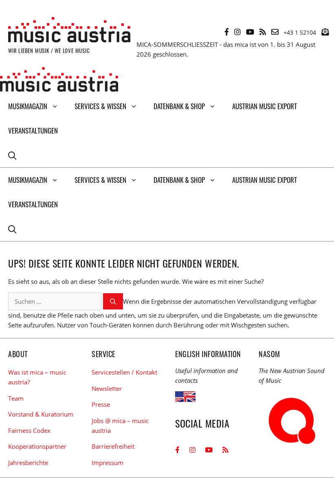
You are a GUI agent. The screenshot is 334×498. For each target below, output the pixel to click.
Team (16, 398)
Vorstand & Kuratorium (40, 414)
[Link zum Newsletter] (325, 31)
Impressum (107, 463)
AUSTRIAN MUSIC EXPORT (264, 106)
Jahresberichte (28, 463)
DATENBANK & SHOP (179, 106)
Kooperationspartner (37, 446)
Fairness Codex (29, 430)
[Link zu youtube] (250, 31)
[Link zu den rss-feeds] (262, 31)
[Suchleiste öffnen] (12, 155)
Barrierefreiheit (113, 446)
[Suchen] (113, 301)
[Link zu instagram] (237, 31)
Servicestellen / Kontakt (124, 372)
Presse (101, 404)
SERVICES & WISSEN (100, 106)
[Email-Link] (275, 31)
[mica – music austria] (59, 80)
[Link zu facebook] (226, 31)
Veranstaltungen (33, 130)
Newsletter (107, 388)
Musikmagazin (27, 106)
